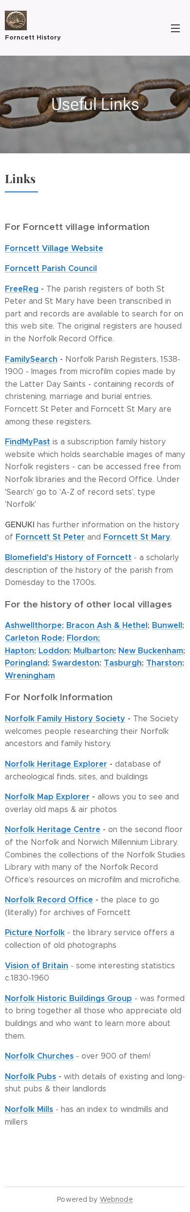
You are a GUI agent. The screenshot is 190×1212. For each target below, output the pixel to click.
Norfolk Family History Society (65, 718)
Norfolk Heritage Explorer (56, 764)
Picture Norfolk (35, 932)
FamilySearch (31, 359)
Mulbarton (94, 651)
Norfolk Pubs (30, 1076)
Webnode (116, 1199)
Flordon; (83, 638)
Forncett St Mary (137, 537)
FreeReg (21, 289)
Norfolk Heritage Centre (52, 829)
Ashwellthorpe (33, 625)
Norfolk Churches (39, 1056)
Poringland (26, 663)
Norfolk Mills (29, 1109)
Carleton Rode (33, 638)
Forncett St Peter (50, 537)
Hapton (19, 651)
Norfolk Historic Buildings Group (68, 998)
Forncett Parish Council (51, 268)
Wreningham (30, 675)
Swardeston (75, 663)
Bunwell (167, 625)
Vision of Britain (36, 966)
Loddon (53, 651)
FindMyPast (27, 442)
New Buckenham (150, 651)
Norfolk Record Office (49, 900)
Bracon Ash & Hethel (107, 625)
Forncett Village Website (54, 248)
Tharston (164, 663)
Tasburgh (123, 663)
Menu (175, 28)
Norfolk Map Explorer (47, 797)
